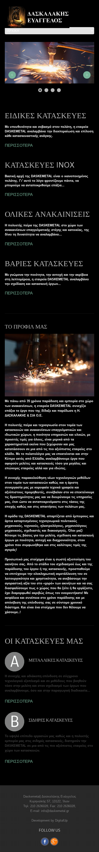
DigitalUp (61, 820)
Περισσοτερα (19, 701)
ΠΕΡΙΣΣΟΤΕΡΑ (19, 145)
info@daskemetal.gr (55, 811)
